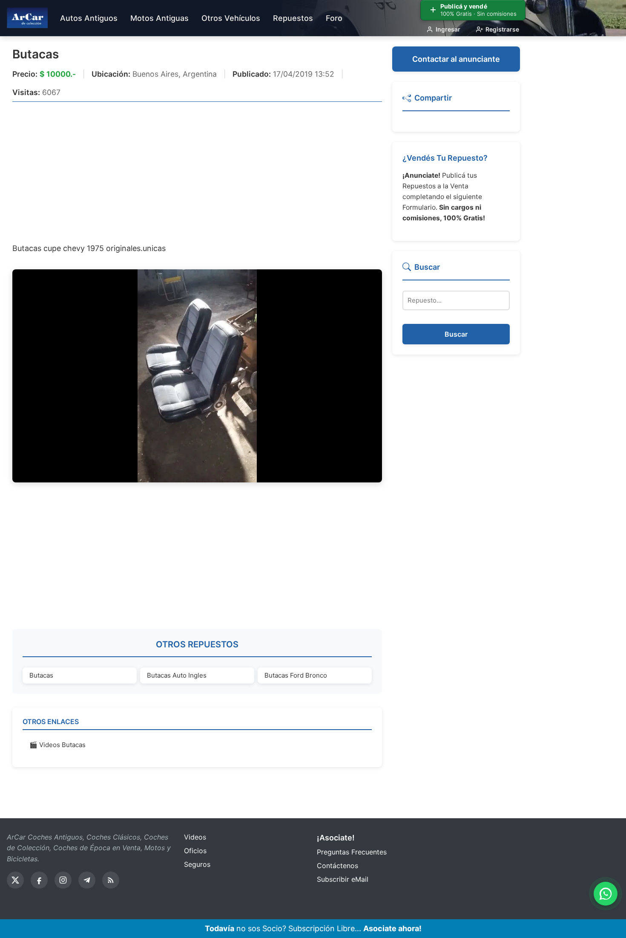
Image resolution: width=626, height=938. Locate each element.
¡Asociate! (336, 837)
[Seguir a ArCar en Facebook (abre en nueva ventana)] (39, 880)
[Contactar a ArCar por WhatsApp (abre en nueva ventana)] (605, 894)
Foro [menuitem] (334, 18)
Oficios (195, 850)
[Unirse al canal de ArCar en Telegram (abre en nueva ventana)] (86, 880)
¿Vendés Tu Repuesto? (445, 157)
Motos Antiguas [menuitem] (159, 18)
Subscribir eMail (342, 879)
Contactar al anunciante (456, 59)
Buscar (456, 334)
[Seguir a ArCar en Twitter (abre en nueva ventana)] (15, 880)
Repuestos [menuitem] (293, 18)
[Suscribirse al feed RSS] (110, 880)
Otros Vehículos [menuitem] (230, 18)
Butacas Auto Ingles (177, 675)
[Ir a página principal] (27, 18)
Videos (195, 837)
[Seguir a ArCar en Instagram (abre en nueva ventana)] (63, 880)
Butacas (35, 54)
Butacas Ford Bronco (295, 675)
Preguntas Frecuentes (352, 852)
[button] (456, 101)
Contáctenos (337, 865)
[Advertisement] (197, 171)
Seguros (197, 864)
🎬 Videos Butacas (57, 745)
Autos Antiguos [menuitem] (89, 18)
